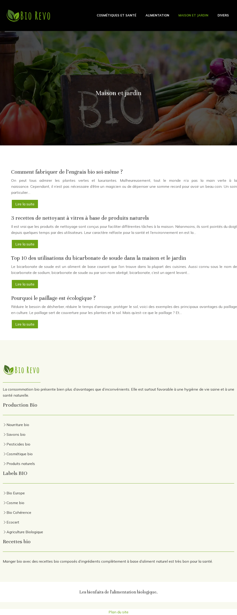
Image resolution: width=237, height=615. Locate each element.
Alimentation (157, 15)
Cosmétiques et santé (116, 15)
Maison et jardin (193, 15)
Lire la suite (24, 204)
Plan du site (118, 612)
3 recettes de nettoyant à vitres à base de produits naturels (80, 218)
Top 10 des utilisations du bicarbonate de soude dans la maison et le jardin (98, 258)
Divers (223, 15)
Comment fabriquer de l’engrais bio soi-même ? (67, 172)
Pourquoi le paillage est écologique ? (53, 298)
